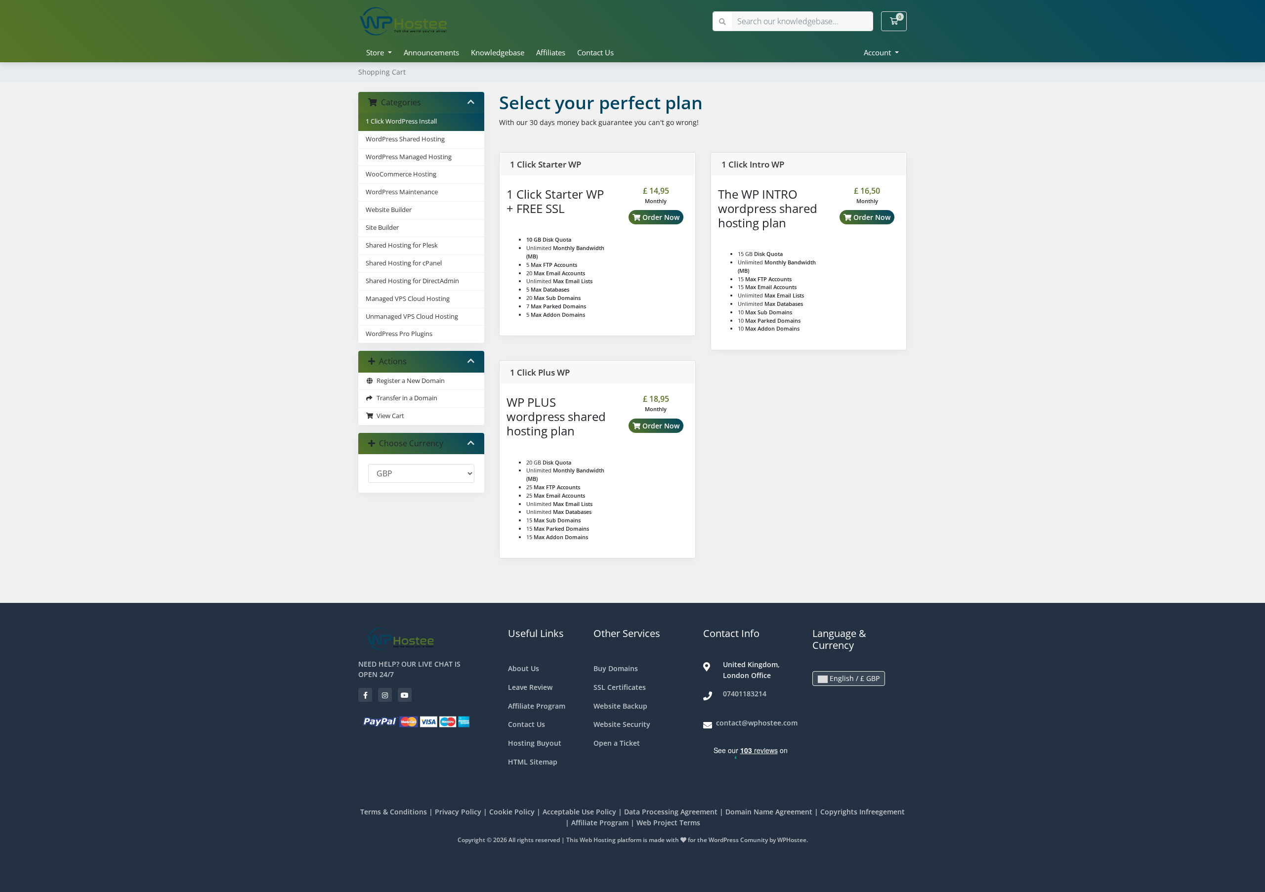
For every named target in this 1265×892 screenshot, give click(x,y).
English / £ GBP (854, 678)
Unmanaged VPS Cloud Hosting (412, 316)
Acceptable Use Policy (579, 811)
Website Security (621, 724)
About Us (523, 668)
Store (376, 52)
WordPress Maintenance (402, 192)
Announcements (431, 52)
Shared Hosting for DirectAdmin (412, 281)
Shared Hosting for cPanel (404, 263)
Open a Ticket (616, 743)
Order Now (659, 217)
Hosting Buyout (534, 743)
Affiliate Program (536, 706)
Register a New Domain (409, 381)
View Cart (389, 416)
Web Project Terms (668, 822)
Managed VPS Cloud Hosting (408, 299)
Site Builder (382, 227)
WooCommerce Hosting (401, 174)
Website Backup (620, 706)
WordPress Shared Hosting (405, 139)
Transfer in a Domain (405, 398)
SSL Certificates (619, 687)
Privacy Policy (458, 811)
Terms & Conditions (393, 811)
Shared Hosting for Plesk (402, 245)
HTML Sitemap (532, 761)
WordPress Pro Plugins (399, 334)
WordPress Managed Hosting (409, 157)
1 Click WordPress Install (401, 121)
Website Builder (389, 210)
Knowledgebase (497, 52)
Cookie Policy (512, 811)
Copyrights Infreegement (862, 811)
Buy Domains (615, 668)
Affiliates (550, 52)
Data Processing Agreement (670, 811)
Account (878, 52)
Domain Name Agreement (768, 811)
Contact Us (595, 52)
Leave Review (530, 687)
